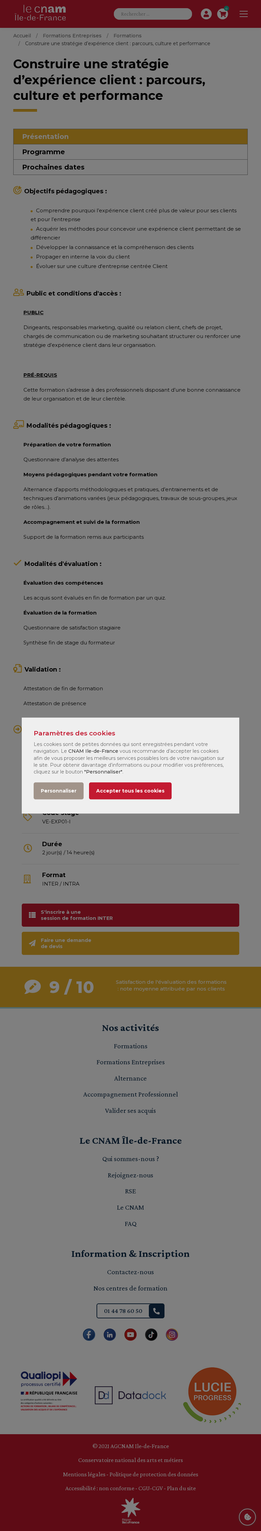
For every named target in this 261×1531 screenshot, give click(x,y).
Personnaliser (58, 791)
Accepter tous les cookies (130, 791)
